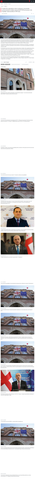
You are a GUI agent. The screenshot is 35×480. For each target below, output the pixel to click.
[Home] (1, 1)
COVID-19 (3, 64)
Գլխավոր (2, 6)
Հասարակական (7, 64)
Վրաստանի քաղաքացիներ (25, 64)
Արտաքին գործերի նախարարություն (15, 64)
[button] (2, 4)
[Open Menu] (33, 1)
